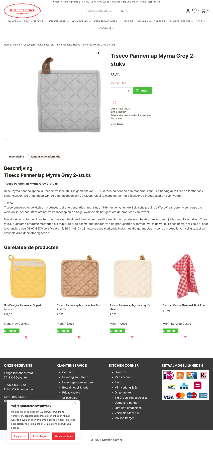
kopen (144, 90)
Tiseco (120, 124)
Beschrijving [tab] (16, 156)
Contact (67, 372)
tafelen (118, 118)
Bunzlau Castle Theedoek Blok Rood (184, 305)
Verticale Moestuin (127, 413)
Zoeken (123, 10)
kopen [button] (12, 331)
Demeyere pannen (127, 402)
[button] (98, 53)
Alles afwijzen (40, 436)
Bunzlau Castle (181, 323)
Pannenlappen (145, 115)
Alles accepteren (63, 436)
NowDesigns (20, 323)
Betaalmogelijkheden (76, 387)
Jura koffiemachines (128, 408)
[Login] (188, 10)
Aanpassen (20, 436)
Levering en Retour (75, 377)
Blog (117, 382)
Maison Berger (124, 418)
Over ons (121, 372)
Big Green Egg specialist (131, 397)
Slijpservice (69, 397)
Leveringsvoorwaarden (77, 382)
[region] (43, 421)
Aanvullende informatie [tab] (45, 156)
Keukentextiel (130, 115)
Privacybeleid (71, 392)
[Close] (76, 403)
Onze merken (123, 392)
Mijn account (123, 377)
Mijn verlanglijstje (126, 387)
